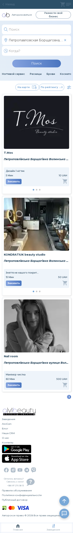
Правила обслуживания (17, 490)
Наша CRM (8, 433)
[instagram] (13, 470)
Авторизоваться (22, 14)
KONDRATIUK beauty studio (24, 254)
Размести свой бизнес (53, 14)
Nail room (11, 356)
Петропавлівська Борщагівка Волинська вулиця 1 (36, 261)
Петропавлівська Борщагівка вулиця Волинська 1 (36, 362)
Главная (18, 529)
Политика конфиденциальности (22, 495)
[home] (6, 14)
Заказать (14, 181)
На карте (24, 87)
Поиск (36, 63)
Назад (10, 4)
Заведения (53, 529)
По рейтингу (49, 87)
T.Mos (8, 152)
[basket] (62, 4)
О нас (5, 437)
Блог (5, 428)
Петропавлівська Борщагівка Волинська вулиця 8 (36, 159)
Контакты (7, 442)
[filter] (69, 87)
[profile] (68, 4)
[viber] (33, 470)
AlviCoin (6, 423)
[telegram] (26, 470)
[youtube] (20, 470)
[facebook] (6, 470)
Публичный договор (15, 499)
